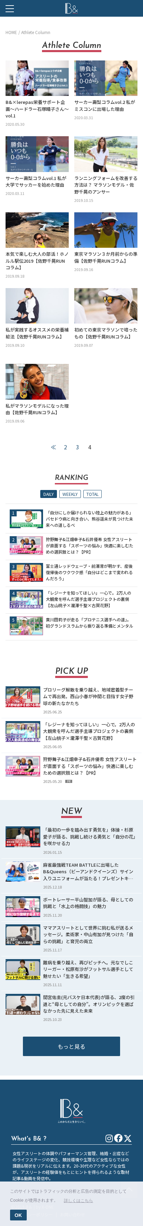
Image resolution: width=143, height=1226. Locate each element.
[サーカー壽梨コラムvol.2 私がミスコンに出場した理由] (105, 78)
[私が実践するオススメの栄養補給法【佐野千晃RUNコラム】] (37, 306)
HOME (11, 32)
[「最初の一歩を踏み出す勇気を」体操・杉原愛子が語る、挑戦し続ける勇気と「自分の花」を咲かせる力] (23, 836)
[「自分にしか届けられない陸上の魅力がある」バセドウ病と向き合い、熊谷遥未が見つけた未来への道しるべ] (26, 518)
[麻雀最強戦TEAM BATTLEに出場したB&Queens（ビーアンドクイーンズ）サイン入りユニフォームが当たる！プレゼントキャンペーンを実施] (23, 871)
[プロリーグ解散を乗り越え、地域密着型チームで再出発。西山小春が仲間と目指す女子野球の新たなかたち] (23, 696)
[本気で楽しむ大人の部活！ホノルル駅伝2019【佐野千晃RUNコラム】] (37, 230)
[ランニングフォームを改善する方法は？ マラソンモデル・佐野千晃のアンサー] (105, 154)
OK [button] (18, 1215)
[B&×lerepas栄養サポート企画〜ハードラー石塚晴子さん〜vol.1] (37, 78)
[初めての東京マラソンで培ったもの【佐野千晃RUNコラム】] (105, 306)
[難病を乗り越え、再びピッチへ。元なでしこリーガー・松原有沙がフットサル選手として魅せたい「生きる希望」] (23, 969)
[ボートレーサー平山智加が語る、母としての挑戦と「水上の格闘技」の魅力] (23, 906)
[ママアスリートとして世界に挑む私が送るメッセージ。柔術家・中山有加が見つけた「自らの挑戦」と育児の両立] (23, 934)
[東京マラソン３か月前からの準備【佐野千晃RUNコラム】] (105, 230)
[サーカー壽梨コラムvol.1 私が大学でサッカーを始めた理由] (37, 154)
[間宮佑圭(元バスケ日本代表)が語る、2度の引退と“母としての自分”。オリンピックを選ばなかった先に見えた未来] (23, 1004)
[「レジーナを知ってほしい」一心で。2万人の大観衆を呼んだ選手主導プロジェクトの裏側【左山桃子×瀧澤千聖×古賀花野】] (26, 599)
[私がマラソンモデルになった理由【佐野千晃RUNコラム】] (37, 381)
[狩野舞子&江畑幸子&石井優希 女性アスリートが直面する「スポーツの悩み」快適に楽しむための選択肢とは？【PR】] (26, 545)
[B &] (71, 8)
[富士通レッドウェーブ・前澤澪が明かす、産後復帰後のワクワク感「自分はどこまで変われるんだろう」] (26, 572)
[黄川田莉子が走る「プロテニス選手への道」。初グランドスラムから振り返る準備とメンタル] (26, 625)
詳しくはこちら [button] (78, 1200)
